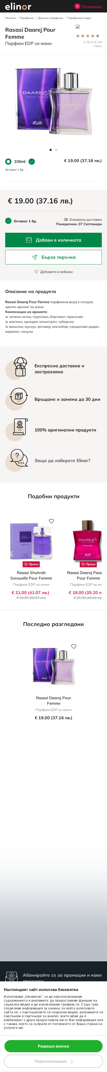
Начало (10, 18)
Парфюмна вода (79, 18)
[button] (51, 150)
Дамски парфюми (50, 18)
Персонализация (50, 1061)
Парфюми (27, 18)
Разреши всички (53, 1046)
